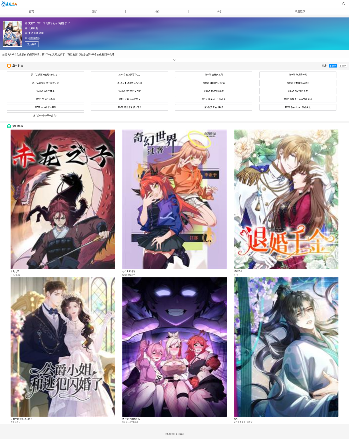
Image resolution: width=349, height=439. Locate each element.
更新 (94, 11)
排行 (157, 11)
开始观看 (32, 44)
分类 (219, 11)
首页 (31, 11)
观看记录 (300, 11)
